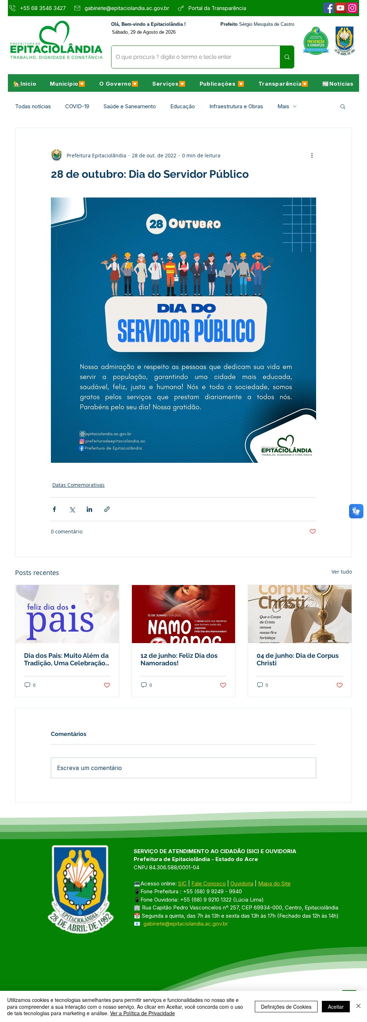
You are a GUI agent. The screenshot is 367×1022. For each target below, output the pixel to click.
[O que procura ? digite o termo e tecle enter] (287, 57)
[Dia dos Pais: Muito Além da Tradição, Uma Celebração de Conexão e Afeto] (67, 614)
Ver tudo (342, 571)
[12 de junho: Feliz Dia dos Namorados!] (183, 614)
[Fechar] (358, 1006)
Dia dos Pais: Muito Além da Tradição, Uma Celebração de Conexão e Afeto (66, 659)
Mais (283, 106)
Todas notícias (33, 106)
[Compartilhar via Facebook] (54, 509)
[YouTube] (340, 8)
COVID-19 (77, 106)
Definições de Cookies (286, 1006)
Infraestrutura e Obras (236, 106)
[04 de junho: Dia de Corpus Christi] (300, 614)
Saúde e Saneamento (130, 106)
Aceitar (336, 1006)
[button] (67, 83)
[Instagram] (352, 8)
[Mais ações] (312, 155)
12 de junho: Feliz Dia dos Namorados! (179, 659)
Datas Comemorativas (78, 484)
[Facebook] (328, 8)
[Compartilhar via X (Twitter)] (71, 509)
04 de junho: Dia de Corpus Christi (298, 659)
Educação (182, 106)
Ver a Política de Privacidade (142, 1013)
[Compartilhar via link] (107, 509)
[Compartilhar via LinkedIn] (89, 509)
